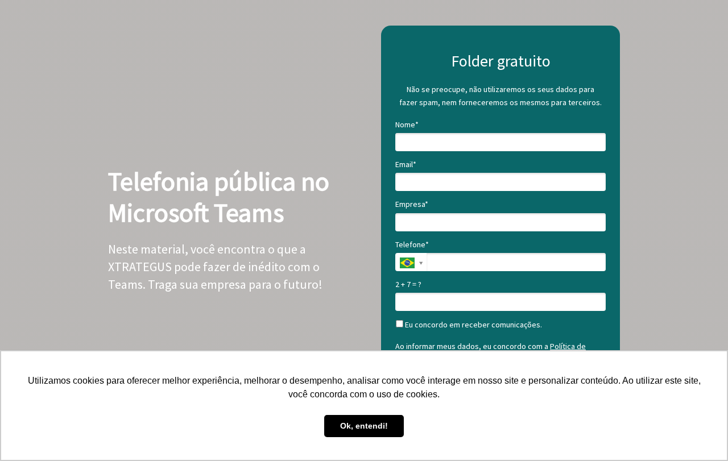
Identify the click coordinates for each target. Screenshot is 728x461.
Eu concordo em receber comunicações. (472, 325)
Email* (405, 164)
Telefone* (412, 245)
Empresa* (411, 204)
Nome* (407, 125)
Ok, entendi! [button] (364, 425)
